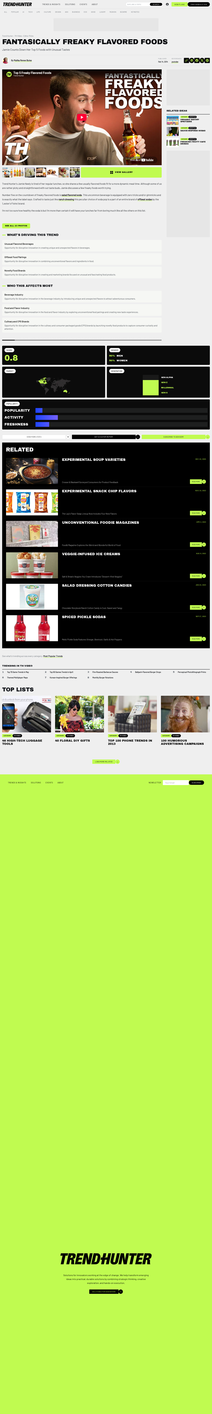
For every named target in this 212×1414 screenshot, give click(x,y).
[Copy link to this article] (186, 60)
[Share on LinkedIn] (191, 60)
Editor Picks (28, 36)
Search (156, 4)
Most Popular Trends (53, 656)
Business (76, 12)
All (5, 12)
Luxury (103, 12)
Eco (85, 12)
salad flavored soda (72, 194)
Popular (15, 12)
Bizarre (123, 12)
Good (93, 12)
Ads (66, 12)
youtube (175, 62)
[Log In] (167, 4)
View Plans (179, 4)
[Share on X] (202, 60)
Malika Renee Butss (23, 60)
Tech (30, 12)
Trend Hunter (7, 36)
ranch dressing (66, 199)
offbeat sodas (145, 199)
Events (83, 4)
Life (38, 12)
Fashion (113, 12)
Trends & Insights (51, 4)
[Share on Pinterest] (207, 60)
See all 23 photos (16, 226)
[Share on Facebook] (196, 60)
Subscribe (196, 783)
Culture (47, 12)
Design (58, 12)
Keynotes (135, 12)
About (95, 4)
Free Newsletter (199, 4)
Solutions (70, 4)
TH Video (18, 36)
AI (23, 12)
